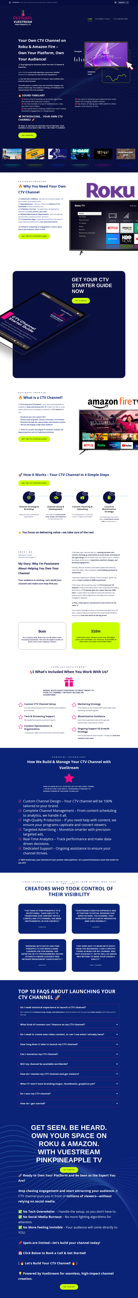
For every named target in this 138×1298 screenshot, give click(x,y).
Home (90, 19)
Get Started (27, 135)
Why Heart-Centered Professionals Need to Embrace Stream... (39, 2)
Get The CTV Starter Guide (34, 236)
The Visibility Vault (102, 19)
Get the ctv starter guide (34, 483)
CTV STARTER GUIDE (120, 19)
